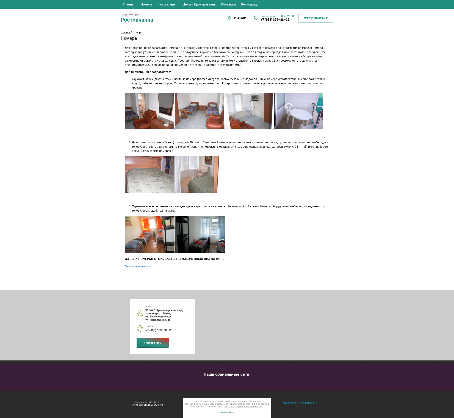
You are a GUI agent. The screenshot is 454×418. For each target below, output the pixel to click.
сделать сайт (290, 402)
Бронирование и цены (137, 266)
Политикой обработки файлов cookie (243, 406)
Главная (126, 32)
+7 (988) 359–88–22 (275, 19)
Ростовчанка (137, 20)
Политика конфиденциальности (147, 405)
